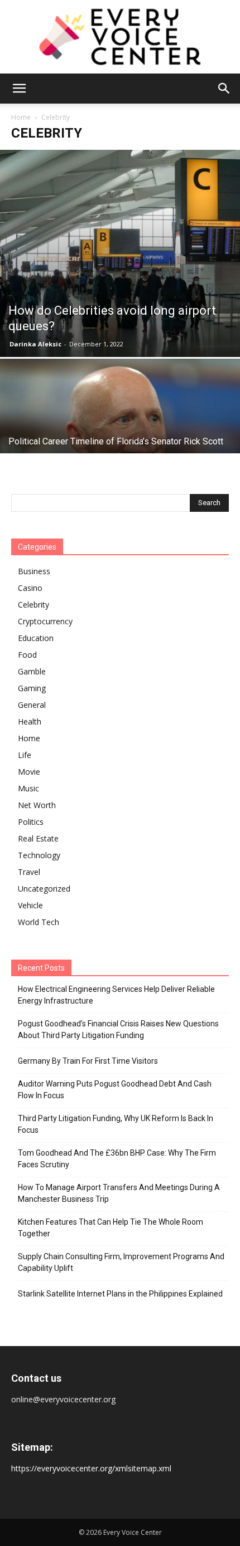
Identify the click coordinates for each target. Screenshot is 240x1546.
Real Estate (38, 838)
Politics (31, 821)
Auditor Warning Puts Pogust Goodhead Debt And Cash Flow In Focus (115, 1089)
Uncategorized (44, 888)
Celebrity (33, 604)
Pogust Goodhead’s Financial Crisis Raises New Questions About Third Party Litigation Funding (118, 1029)
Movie (29, 771)
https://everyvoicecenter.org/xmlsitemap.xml (91, 1468)
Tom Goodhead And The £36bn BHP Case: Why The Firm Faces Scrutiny (117, 1158)
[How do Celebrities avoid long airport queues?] (120, 253)
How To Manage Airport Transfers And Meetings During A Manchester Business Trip (119, 1193)
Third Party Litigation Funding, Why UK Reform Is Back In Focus (115, 1124)
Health (29, 721)
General (32, 704)
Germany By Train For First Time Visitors (88, 1060)
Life (24, 755)
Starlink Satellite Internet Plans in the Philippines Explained (120, 1293)
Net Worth (37, 805)
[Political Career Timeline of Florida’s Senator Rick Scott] (120, 447)
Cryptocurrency (45, 621)
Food (27, 654)
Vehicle (30, 905)
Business (34, 571)
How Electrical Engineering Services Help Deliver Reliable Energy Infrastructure (116, 995)
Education (36, 638)
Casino (30, 588)
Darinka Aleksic (35, 344)
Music (28, 788)
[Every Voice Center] (120, 37)
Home (21, 117)
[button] (19, 89)
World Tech (38, 922)
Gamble (32, 671)
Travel (29, 872)
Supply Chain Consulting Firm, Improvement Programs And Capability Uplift (121, 1262)
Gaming (32, 688)
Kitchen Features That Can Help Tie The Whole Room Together (110, 1227)
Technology (39, 855)
